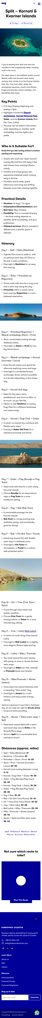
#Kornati (10, 834)
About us (5, 959)
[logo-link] (4, 4)
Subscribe (35, 997)
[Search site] (34, 4)
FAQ (3, 963)
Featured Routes (8, 981)
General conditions (17, 1015)
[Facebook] (7, 948)
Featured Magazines (10, 985)
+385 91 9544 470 (12, 940)
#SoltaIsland (15, 831)
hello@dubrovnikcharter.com (16, 943)
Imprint (4, 967)
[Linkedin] (12, 948)
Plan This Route (21, 900)
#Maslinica (25, 831)
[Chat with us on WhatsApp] (37, 1013)
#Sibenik (34, 831)
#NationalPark (29, 834)
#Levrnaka (19, 834)
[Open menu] (39, 4)
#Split (7, 831)
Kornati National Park (26, 116)
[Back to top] (36, 919)
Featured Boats (8, 978)
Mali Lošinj (30, 631)
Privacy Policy (6, 1015)
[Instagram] (3, 948)
